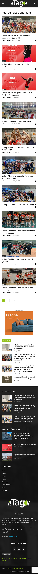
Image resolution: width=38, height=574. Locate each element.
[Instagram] (19, 549)
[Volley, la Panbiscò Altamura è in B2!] (19, 110)
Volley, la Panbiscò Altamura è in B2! (17, 121)
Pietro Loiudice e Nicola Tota (15, 568)
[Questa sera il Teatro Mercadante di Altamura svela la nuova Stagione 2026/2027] (7, 379)
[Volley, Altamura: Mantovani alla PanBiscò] (19, 53)
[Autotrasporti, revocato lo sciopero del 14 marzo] (7, 457)
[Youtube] (23, 549)
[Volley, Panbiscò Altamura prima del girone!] (19, 248)
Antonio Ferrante (6, 40)
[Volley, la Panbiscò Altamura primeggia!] (19, 193)
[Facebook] (14, 549)
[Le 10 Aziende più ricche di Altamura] (7, 447)
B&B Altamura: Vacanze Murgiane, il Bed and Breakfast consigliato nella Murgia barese (24, 346)
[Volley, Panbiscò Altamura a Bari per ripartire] (19, 276)
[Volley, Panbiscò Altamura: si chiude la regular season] (19, 219)
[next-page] (14, 300)
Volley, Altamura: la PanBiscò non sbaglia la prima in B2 (16, 37)
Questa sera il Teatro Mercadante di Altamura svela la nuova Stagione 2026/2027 (24, 378)
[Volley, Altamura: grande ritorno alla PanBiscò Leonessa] (19, 81)
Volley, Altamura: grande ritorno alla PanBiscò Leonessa (17, 94)
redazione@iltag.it (14, 536)
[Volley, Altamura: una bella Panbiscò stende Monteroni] (19, 165)
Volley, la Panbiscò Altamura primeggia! (19, 204)
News (3, 32)
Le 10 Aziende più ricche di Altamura (25, 444)
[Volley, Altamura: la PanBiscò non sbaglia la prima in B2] (19, 24)
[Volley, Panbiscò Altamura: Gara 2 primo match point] (19, 136)
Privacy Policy (7, 554)
